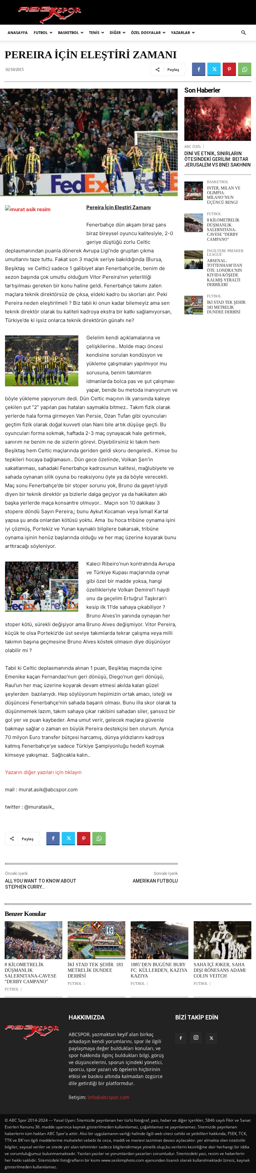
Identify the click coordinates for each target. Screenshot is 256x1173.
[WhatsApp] (244, 69)
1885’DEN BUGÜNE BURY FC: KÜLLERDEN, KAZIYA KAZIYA (159, 970)
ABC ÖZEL (192, 146)
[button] (243, 33)
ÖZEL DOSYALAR (146, 32)
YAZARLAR (180, 32)
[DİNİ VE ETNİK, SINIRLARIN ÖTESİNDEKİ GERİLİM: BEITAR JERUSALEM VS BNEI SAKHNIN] (217, 119)
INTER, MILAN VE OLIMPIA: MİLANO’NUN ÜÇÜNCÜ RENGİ (223, 195)
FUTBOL (41, 32)
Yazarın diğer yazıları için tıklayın (43, 772)
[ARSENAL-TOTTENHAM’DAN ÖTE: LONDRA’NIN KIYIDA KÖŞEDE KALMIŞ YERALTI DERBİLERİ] (193, 259)
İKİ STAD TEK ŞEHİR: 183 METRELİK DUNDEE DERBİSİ (226, 307)
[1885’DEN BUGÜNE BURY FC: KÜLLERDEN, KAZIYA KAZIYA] (159, 940)
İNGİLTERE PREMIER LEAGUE (225, 252)
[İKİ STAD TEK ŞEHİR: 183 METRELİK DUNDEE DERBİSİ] (193, 305)
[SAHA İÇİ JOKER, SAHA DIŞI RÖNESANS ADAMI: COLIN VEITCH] (222, 940)
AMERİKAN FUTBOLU (155, 881)
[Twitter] (214, 69)
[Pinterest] (229, 69)
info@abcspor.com (108, 1097)
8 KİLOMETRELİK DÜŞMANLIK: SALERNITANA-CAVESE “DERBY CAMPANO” (223, 230)
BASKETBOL (68, 32)
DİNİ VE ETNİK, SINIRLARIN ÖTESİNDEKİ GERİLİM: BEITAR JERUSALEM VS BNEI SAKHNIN (217, 159)
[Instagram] (196, 1037)
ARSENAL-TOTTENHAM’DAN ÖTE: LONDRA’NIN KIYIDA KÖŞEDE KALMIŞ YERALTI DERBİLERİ (224, 272)
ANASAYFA (18, 32)
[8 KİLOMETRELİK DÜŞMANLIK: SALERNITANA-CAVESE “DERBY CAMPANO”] (193, 222)
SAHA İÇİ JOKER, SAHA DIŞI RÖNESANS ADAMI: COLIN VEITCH (220, 970)
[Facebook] (198, 69)
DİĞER (115, 32)
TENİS (94, 32)
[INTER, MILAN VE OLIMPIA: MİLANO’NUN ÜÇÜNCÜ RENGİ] (193, 191)
